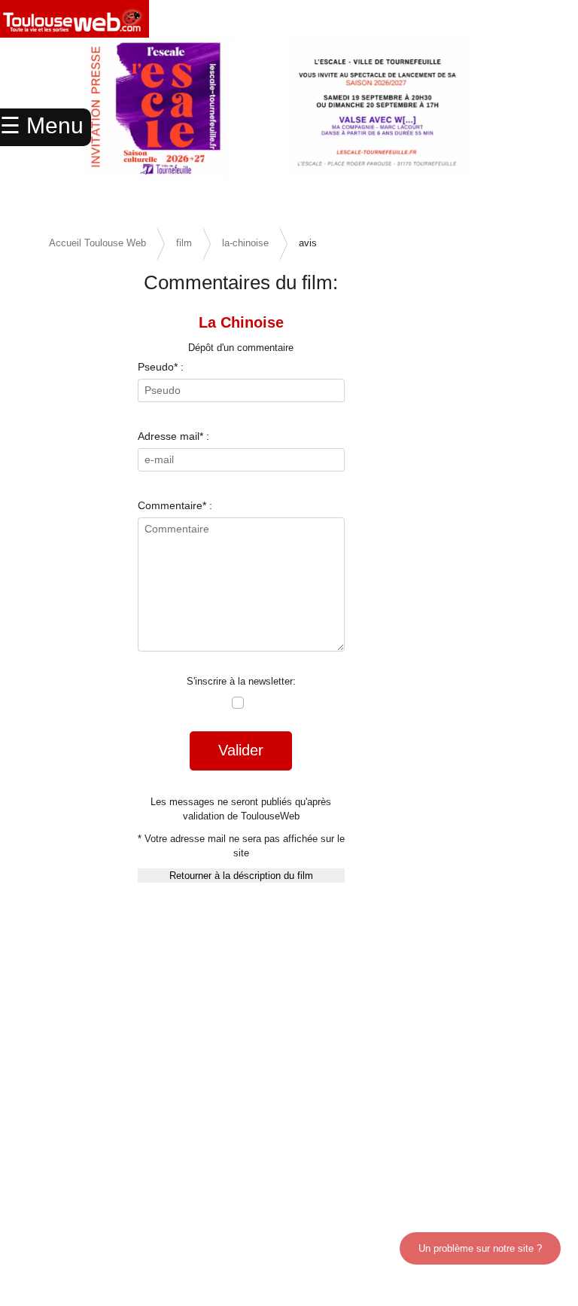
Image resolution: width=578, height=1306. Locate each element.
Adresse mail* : (173, 436)
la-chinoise (245, 243)
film (184, 243)
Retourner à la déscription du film (241, 875)
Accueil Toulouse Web (97, 243)
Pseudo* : (161, 367)
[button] (534, 128)
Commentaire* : (175, 505)
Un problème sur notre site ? (480, 1248)
